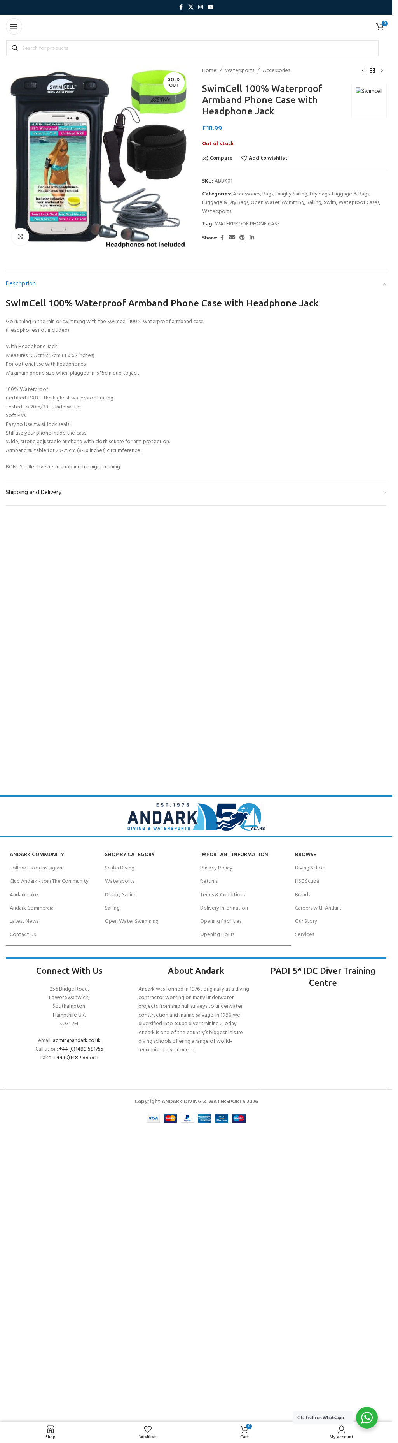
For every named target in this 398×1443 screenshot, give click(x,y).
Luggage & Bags (350, 194)
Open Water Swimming (277, 202)
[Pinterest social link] (242, 238)
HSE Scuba (307, 881)
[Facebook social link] (181, 7)
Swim (330, 202)
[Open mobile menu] (14, 26)
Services (304, 934)
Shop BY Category (130, 854)
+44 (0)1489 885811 (76, 1057)
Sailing (314, 202)
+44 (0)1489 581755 (81, 1049)
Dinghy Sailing (291, 194)
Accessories (276, 71)
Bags (267, 194)
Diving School (311, 868)
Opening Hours (217, 934)
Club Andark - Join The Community (49, 881)
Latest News (24, 921)
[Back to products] (372, 71)
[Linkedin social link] (252, 238)
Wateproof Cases (359, 202)
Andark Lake (24, 894)
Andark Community (37, 854)
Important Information (234, 854)
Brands (302, 894)
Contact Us (23, 934)
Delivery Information (224, 908)
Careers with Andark (318, 908)
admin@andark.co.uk (77, 1040)
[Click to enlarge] (20, 236)
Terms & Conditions (222, 894)
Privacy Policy (216, 868)
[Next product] (381, 71)
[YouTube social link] (210, 7)
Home (209, 71)
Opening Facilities (220, 921)
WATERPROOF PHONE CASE (247, 224)
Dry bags (320, 194)
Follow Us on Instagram (37, 868)
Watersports (239, 71)
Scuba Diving (119, 868)
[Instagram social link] (200, 7)
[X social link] (191, 7)
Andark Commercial (32, 908)
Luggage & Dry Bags (225, 202)
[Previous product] (363, 71)
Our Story (306, 921)
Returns (209, 881)
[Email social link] (232, 238)
